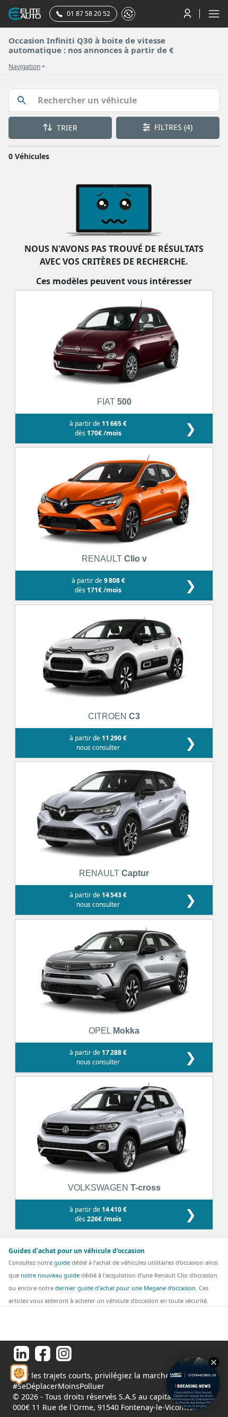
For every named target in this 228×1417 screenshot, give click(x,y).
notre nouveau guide (50, 1275)
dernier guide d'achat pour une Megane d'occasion (125, 1288)
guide (62, 1262)
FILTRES (172, 127)
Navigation (24, 67)
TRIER (66, 128)
